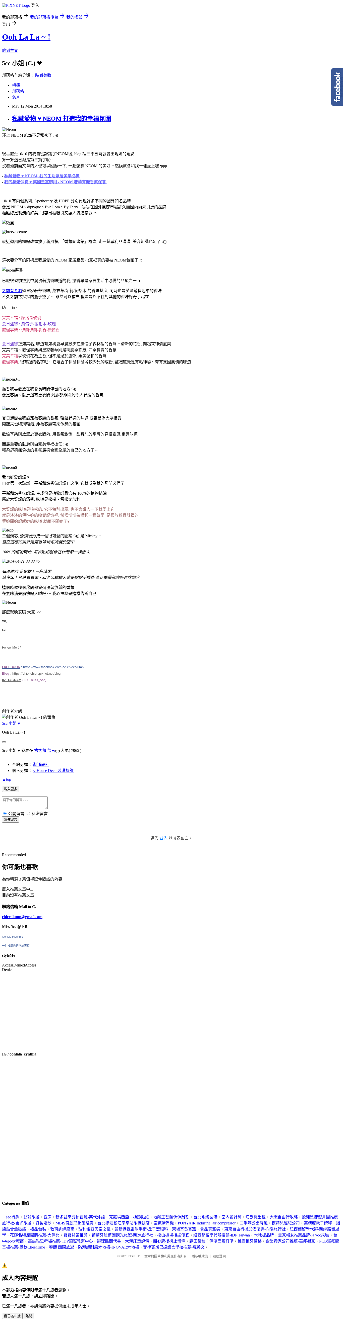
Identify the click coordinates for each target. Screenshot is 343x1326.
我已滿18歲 (12, 1316)
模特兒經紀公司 (286, 1223)
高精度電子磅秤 (318, 1223)
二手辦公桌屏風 (254, 1223)
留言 (51, 750)
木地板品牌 (264, 1235)
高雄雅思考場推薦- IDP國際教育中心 (60, 1241)
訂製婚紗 (43, 1223)
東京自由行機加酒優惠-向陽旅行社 (255, 1229)
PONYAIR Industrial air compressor (207, 1223)
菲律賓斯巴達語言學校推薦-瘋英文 (174, 1247)
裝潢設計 (41, 764)
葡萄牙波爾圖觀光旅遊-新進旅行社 (122, 1235)
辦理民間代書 (109, 1241)
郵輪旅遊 (31, 1217)
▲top (6, 779)
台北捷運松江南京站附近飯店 (123, 1223)
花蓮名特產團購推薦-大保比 (35, 1235)
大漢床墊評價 (137, 1241)
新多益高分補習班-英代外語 (80, 1217)
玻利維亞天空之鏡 (94, 1229)
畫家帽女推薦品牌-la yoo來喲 (303, 1235)
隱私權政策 (200, 1256)
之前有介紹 (12, 291)
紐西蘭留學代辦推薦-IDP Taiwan (221, 1235)
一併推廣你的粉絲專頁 (16, 945)
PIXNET (134, 1256)
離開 (29, 1316)
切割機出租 (256, 1217)
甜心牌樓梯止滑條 (169, 1241)
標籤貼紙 (141, 1217)
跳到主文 (10, 50)
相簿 (16, 85)
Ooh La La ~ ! (26, 36)
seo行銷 (12, 1217)
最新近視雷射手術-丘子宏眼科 (141, 1229)
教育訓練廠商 (62, 1229)
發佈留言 (10, 820)
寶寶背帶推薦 (76, 1235)
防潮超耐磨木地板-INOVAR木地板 (108, 1247)
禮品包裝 (38, 1229)
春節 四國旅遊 (61, 1247)
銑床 (47, 1217)
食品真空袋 (210, 1229)
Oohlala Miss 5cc (12, 936)
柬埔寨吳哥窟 (184, 1229)
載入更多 (10, 789)
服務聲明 (219, 1256)
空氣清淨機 (164, 1223)
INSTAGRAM (11, 680)
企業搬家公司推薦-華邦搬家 (290, 1241)
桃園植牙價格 (250, 1241)
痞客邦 (40, 750)
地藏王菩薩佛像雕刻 (171, 1217)
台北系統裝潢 (205, 1217)
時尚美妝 (43, 75)
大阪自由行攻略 (284, 1217)
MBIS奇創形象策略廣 (74, 1223)
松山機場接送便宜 (173, 1235)
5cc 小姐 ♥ (11, 723)
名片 (16, 97)
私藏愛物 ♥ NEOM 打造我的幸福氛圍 (61, 118)
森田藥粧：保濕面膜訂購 (211, 1241)
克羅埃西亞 (119, 1217)
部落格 (18, 91)
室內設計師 (231, 1217)
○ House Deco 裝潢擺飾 (53, 770)
